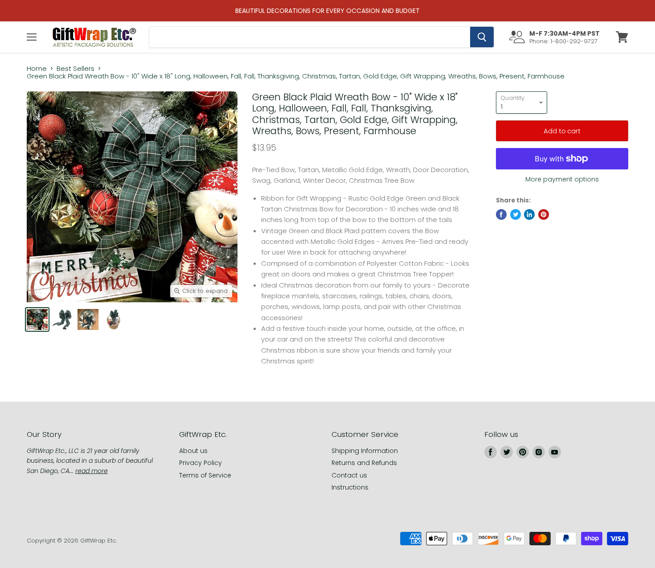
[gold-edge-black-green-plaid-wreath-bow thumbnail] (62, 319)
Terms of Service (205, 475)
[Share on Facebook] (501, 214)
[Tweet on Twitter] (515, 214)
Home (37, 68)
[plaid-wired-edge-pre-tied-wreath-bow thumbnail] (113, 319)
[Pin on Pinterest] (543, 214)
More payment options (562, 179)
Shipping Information (365, 450)
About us (193, 450)
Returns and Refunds (364, 462)
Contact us (349, 475)
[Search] (482, 37)
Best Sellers (75, 68)
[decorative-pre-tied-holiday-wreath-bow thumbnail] (37, 319)
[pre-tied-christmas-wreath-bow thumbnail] (88, 319)
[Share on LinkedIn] (529, 214)
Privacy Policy (200, 462)
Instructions (350, 487)
